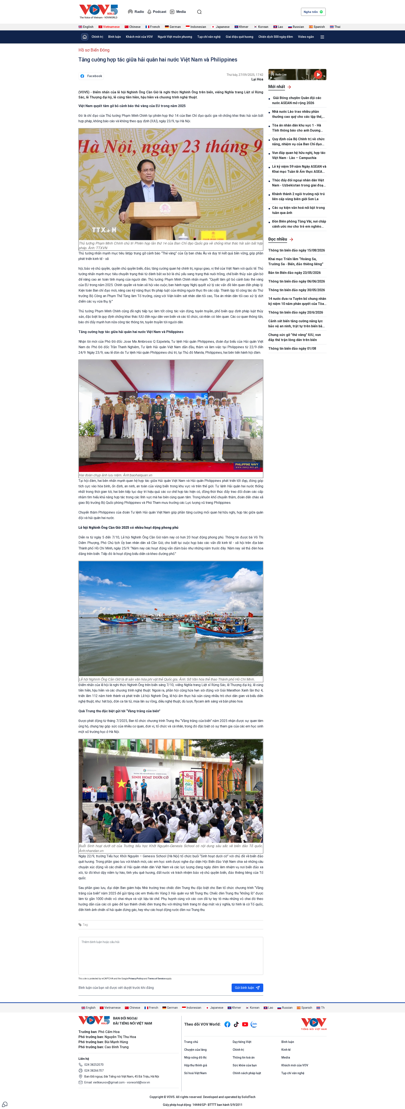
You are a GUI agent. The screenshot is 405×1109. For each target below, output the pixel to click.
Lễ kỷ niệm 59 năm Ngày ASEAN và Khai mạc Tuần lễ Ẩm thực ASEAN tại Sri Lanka (299, 169)
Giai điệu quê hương (239, 36)
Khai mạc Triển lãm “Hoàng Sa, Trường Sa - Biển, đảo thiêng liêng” (295, 261)
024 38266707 (94, 1070)
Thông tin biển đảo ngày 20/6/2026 (295, 312)
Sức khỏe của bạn (245, 1065)
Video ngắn (306, 36)
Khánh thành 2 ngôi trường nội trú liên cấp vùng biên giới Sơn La (298, 196)
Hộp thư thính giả (195, 1065)
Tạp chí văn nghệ (209, 36)
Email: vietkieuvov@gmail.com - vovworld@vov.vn (117, 1082)
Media (181, 12)
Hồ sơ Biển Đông (93, 50)
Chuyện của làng (195, 1049)
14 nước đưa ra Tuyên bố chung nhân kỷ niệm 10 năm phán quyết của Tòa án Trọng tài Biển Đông (297, 301)
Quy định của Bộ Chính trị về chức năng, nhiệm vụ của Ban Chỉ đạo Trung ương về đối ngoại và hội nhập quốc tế (298, 142)
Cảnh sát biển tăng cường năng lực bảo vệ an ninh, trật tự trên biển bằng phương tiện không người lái (297, 324)
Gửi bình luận (244, 988)
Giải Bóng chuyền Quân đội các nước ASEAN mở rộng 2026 (296, 100)
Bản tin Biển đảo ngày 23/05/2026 (294, 273)
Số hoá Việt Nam (195, 1073)
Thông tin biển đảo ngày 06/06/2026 (296, 281)
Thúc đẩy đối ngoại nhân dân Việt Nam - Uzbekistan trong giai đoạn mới (298, 183)
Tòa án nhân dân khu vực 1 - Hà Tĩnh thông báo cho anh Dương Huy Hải (296, 128)
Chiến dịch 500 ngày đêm (275, 36)
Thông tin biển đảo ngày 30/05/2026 (296, 290)
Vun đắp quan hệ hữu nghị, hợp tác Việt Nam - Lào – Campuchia (298, 155)
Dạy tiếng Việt (242, 1042)
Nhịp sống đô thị (195, 1057)
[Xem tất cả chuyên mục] (322, 37)
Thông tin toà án (244, 1057)
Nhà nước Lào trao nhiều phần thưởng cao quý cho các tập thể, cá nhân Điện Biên (297, 114)
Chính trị (97, 36)
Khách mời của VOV (139, 36)
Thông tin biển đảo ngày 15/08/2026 (296, 250)
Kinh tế (286, 1049)
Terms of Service (157, 978)
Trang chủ (191, 1042)
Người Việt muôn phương (175, 36)
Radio (139, 12)
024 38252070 (94, 1064)
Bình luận (114, 36)
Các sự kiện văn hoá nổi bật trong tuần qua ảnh (298, 210)
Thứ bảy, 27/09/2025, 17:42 (245, 74)
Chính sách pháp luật (247, 1073)
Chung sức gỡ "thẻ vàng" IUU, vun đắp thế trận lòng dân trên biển (294, 337)
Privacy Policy (135, 978)
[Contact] (5, 1104)
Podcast (159, 12)
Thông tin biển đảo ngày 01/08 (292, 349)
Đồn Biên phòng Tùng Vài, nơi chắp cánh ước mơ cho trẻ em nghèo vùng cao (299, 224)
